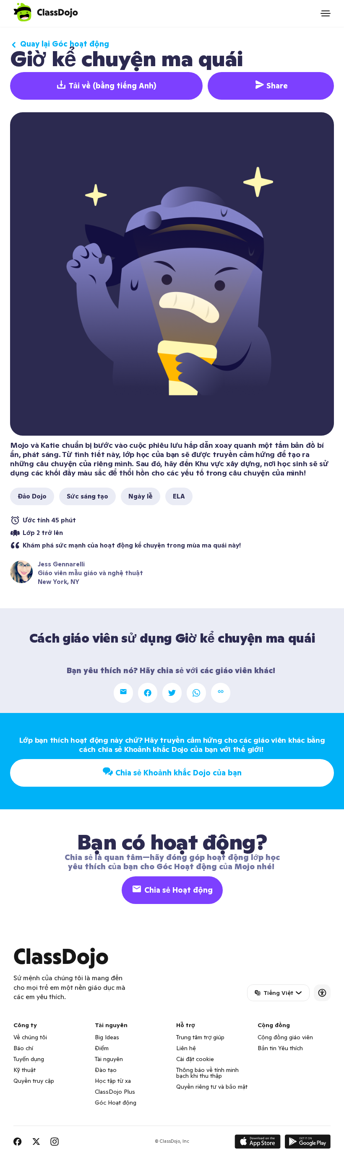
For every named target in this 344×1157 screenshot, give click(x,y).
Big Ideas (107, 1037)
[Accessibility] (322, 992)
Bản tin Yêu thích (280, 1048)
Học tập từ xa (113, 1081)
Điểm (102, 1048)
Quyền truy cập (33, 1081)
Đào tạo (106, 1070)
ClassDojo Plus (115, 1091)
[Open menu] (325, 13)
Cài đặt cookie (195, 1059)
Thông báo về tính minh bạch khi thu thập (207, 1073)
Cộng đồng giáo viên (285, 1037)
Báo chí (23, 1048)
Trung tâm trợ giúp (200, 1037)
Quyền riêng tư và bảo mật (212, 1086)
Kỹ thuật (24, 1070)
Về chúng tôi (30, 1037)
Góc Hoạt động (115, 1102)
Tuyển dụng (28, 1059)
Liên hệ (186, 1048)
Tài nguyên (109, 1059)
